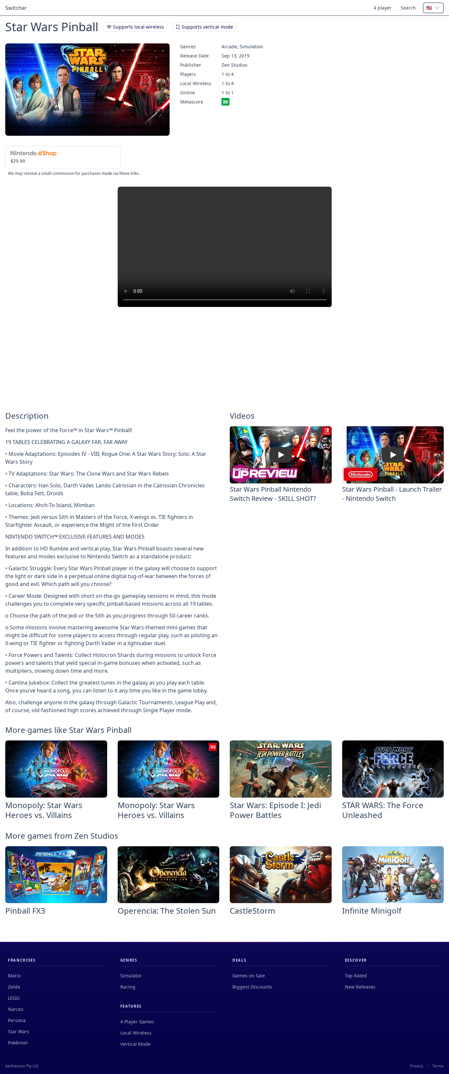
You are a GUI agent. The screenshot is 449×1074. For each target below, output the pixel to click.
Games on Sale (248, 975)
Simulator (131, 975)
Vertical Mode (135, 1044)
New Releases (360, 987)
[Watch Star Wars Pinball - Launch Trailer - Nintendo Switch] (393, 455)
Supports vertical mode (207, 27)
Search (408, 8)
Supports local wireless (138, 27)
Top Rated (356, 975)
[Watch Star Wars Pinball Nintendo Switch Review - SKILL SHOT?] (281, 455)
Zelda (14, 987)
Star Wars (18, 1031)
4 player (382, 8)
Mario (14, 975)
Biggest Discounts (252, 987)
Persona (17, 1020)
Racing (127, 987)
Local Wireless (136, 1033)
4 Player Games (137, 1021)
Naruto (15, 1009)
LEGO (14, 998)
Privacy (416, 1066)
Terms (438, 1066)
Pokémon (18, 1042)
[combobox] (433, 8)
